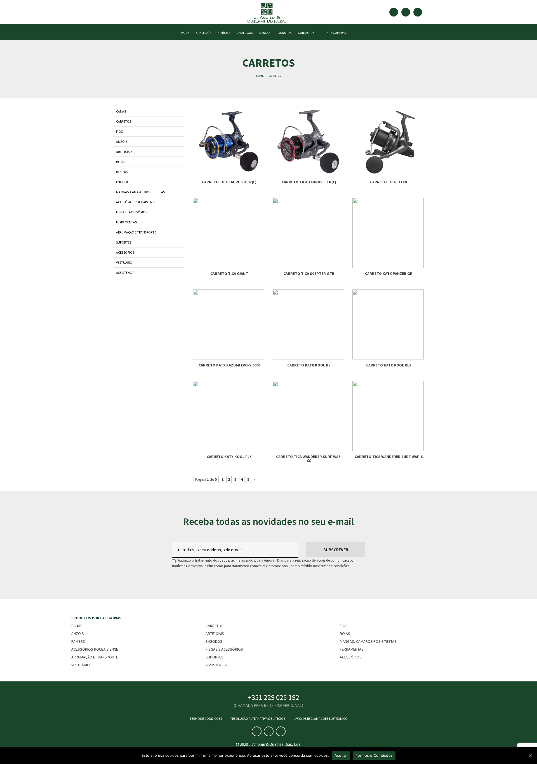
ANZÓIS (121, 141)
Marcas (264, 33)
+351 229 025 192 (273, 697)
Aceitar (341, 755)
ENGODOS (123, 182)
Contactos (306, 33)
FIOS (119, 131)
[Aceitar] (530, 755)
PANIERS (122, 172)
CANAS (121, 111)
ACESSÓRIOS (125, 252)
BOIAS (120, 162)
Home (259, 76)
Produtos (284, 33)
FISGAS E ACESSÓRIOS (131, 212)
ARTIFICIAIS (124, 151)
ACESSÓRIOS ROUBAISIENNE (136, 202)
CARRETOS (123, 121)
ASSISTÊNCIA (125, 272)
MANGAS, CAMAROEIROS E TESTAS (140, 192)
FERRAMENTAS (126, 222)
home (185, 33)
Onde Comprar (334, 33)
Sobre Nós (203, 33)
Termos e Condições (206, 718)
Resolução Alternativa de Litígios (257, 718)
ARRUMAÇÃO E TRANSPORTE (136, 232)
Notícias (224, 33)
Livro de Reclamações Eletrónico (321, 718)
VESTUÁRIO (124, 262)
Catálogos (245, 33)
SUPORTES (123, 242)
